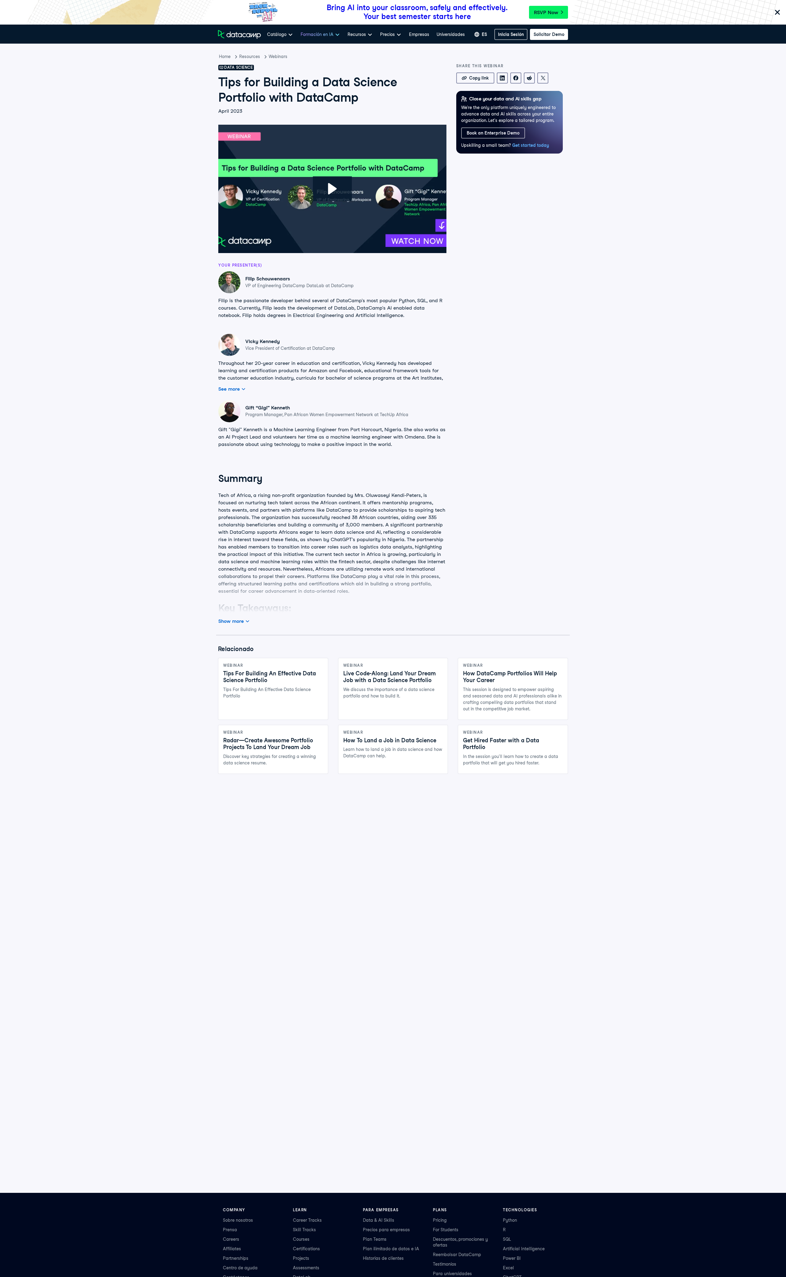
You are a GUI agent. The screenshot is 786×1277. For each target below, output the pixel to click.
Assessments (306, 1267)
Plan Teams (375, 1239)
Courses (301, 1239)
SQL (507, 1239)
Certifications (306, 1248)
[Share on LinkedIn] (502, 78)
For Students (445, 1229)
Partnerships (235, 1258)
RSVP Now (546, 12)
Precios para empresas (386, 1229)
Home (225, 56)
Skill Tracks (304, 1229)
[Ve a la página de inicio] (239, 34)
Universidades (451, 34)
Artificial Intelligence (524, 1248)
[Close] (777, 12)
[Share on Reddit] (529, 78)
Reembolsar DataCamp (457, 1254)
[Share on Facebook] (515, 78)
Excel (508, 1267)
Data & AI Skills (378, 1220)
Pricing (440, 1220)
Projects (301, 1258)
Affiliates (232, 1248)
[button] (332, 188)
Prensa (230, 1229)
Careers (231, 1239)
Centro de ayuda (240, 1267)
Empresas (419, 34)
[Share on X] (542, 78)
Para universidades (452, 1273)
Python (510, 1220)
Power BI (512, 1258)
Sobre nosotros (238, 1220)
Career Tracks (307, 1220)
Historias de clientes (383, 1258)
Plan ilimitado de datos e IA (391, 1248)
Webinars (278, 56)
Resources (249, 56)
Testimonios (444, 1264)
